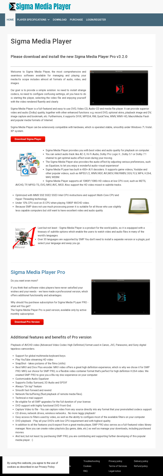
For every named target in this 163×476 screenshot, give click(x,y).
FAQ (85, 471)
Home (10, 19)
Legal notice (115, 471)
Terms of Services (118, 466)
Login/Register (96, 19)
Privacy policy (115, 461)
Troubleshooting (91, 461)
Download (60, 19)
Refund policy (141, 466)
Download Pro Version (27, 321)
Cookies (87, 466)
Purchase (76, 19)
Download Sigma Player (28, 139)
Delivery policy (141, 461)
